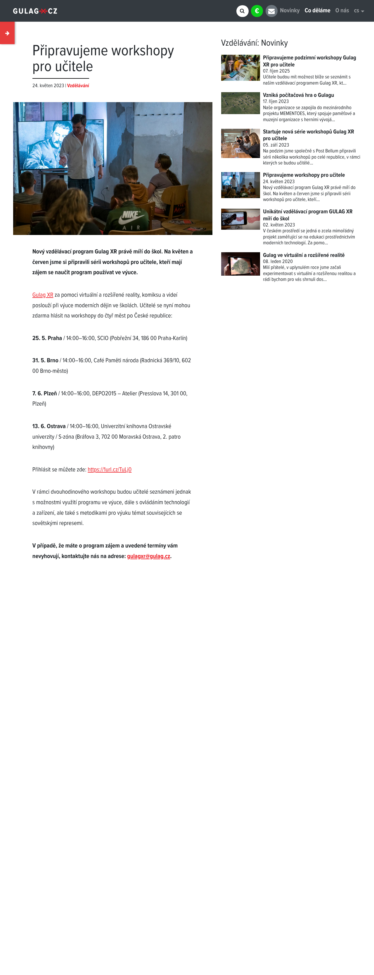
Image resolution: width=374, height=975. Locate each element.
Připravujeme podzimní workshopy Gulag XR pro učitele (309, 61)
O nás (342, 11)
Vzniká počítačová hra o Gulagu (298, 95)
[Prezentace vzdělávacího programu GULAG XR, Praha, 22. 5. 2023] (112, 162)
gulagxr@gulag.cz (148, 557)
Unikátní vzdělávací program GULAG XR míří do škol (307, 215)
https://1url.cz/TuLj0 (109, 470)
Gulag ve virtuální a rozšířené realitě (304, 255)
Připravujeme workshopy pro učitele (304, 175)
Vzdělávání (239, 43)
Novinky (289, 11)
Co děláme (317, 11)
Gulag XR (42, 295)
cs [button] (356, 11)
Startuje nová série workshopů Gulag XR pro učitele (308, 135)
